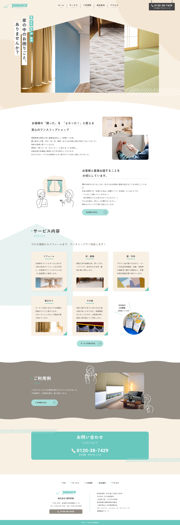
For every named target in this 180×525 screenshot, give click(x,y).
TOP (64, 483)
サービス (75, 483)
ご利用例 (89, 483)
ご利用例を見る (41, 402)
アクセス (115, 483)
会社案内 (102, 483)
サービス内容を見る (88, 343)
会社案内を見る (91, 212)
